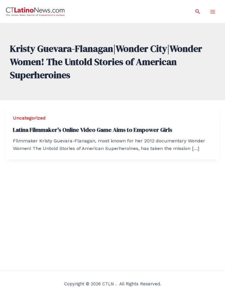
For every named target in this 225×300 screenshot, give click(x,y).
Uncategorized (29, 118)
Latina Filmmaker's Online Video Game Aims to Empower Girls (92, 130)
